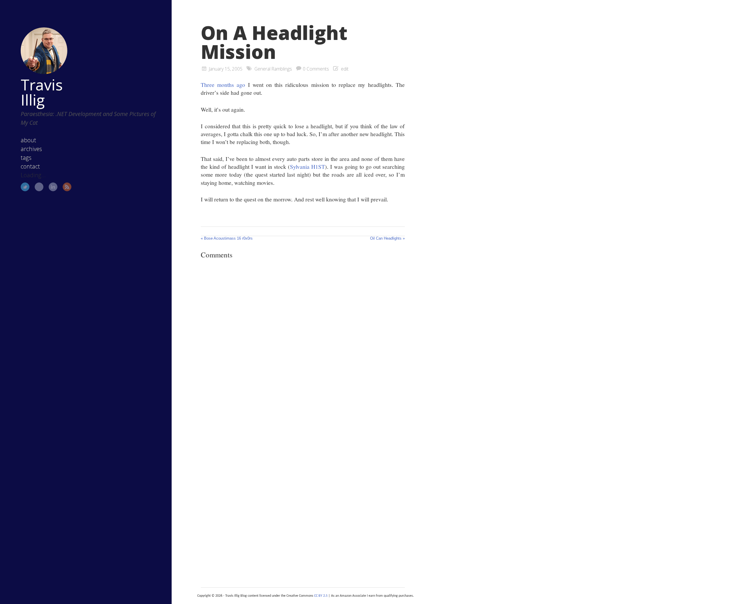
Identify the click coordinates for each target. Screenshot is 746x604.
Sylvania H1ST (307, 166)
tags (26, 157)
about (28, 140)
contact (30, 166)
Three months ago (223, 84)
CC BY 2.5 (321, 596)
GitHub (39, 186)
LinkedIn (53, 186)
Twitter (25, 186)
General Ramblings (273, 69)
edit (345, 69)
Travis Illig (42, 92)
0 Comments (316, 69)
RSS (67, 186)
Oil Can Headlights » (387, 238)
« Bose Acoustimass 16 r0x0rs (227, 238)
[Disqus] (303, 344)
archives (31, 149)
